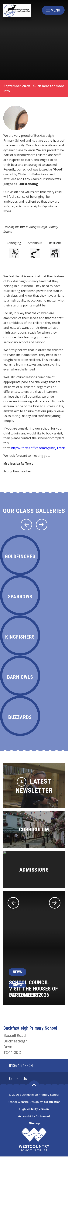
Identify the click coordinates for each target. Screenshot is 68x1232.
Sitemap (34, 1123)
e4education (51, 1102)
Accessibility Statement (34, 1116)
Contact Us (18, 1078)
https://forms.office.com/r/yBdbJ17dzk (38, 448)
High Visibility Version (34, 1109)
